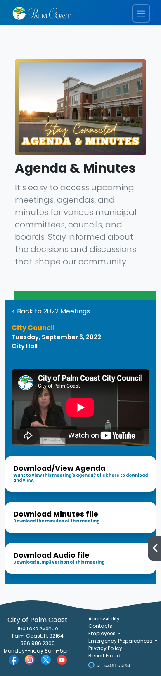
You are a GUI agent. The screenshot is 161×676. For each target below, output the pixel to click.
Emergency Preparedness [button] (121, 640)
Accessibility (104, 618)
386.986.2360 (38, 643)
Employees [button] (102, 633)
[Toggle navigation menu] (141, 13)
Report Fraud (104, 655)
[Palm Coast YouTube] (62, 659)
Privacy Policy (105, 648)
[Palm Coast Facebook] (13, 659)
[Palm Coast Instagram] (30, 659)
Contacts (100, 625)
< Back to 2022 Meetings (51, 311)
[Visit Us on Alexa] (109, 664)
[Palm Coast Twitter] (46, 659)
